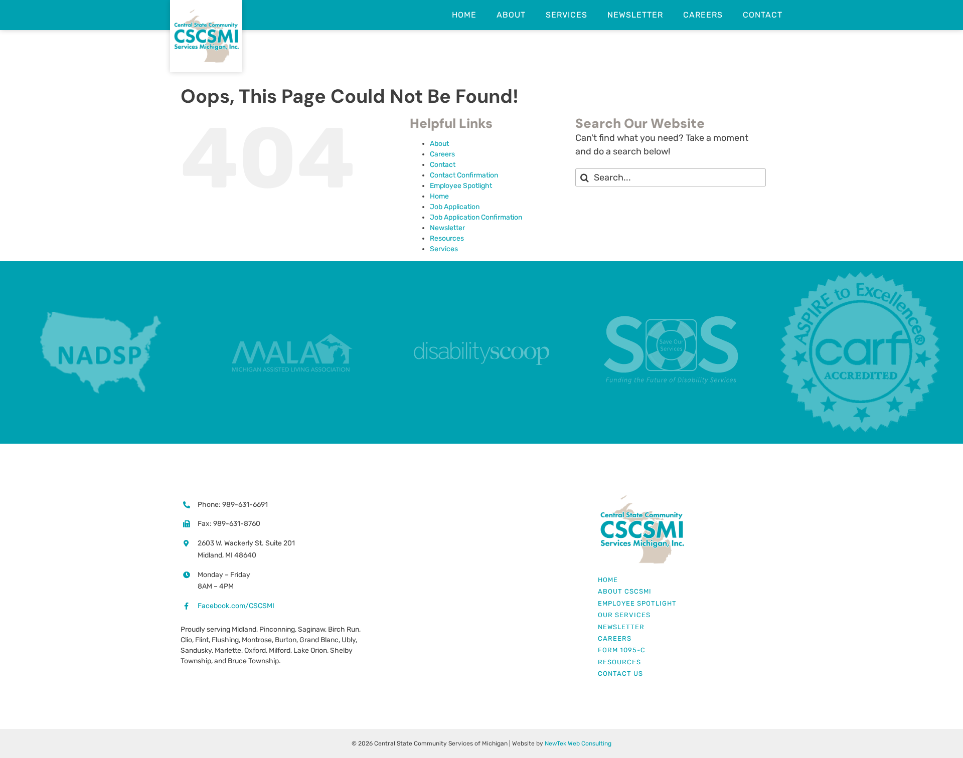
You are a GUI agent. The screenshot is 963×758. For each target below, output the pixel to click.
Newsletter (447, 228)
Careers (442, 154)
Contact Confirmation (464, 175)
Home (439, 196)
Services (444, 249)
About (439, 143)
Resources (447, 238)
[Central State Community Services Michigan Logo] (642, 498)
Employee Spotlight (461, 185)
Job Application (454, 207)
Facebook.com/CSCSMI (236, 606)
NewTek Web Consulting (578, 743)
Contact (442, 164)
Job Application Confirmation (476, 217)
